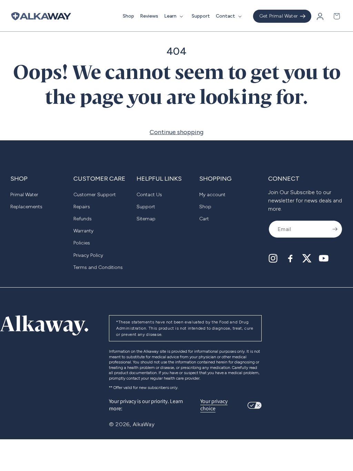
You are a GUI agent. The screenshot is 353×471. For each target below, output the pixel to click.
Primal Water (24, 195)
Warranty (83, 231)
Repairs (81, 207)
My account (212, 195)
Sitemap (146, 219)
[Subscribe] (334, 229)
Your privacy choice (214, 405)
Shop (205, 207)
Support (146, 207)
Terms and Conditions (98, 267)
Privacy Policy (88, 255)
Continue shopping (176, 132)
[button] (175, 16)
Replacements (26, 207)
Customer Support (94, 195)
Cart (204, 219)
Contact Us (149, 195)
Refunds (82, 219)
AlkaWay (144, 424)
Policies (81, 243)
